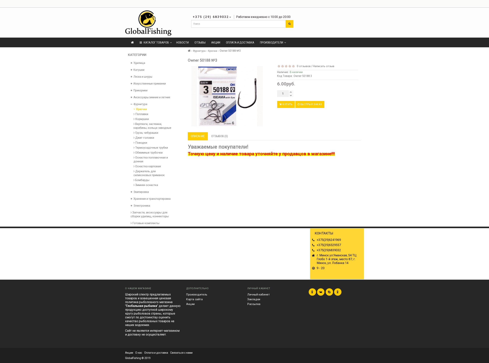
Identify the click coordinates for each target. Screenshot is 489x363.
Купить (287, 104)
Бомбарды (141, 180)
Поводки (140, 142)
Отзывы (200, 42)
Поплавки (141, 114)
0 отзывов (303, 66)
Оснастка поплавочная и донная (151, 159)
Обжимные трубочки (148, 152)
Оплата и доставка (240, 42)
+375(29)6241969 (329, 240)
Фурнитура (199, 50)
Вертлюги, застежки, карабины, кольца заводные (152, 126)
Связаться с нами (181, 352)
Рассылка (254, 304)
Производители (271, 42)
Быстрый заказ (311, 104)
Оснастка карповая (147, 166)
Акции (215, 42)
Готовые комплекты (145, 223)
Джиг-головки (144, 137)
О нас (138, 352)
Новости (182, 42)
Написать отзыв (323, 66)
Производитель (196, 294)
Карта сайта (194, 299)
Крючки (141, 109)
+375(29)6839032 (329, 250)
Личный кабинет (258, 294)
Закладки (253, 299)
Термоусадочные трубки (151, 147)
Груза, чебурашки (146, 132)
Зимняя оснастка (146, 185)
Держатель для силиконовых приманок (149, 173)
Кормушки (141, 119)
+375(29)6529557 (329, 245)
